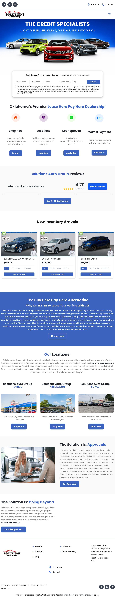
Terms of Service (86, 595)
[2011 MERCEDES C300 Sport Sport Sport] (19, 255)
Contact (39, 551)
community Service (10, 523)
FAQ (37, 556)
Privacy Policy (69, 551)
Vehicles (39, 546)
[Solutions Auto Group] (14, 14)
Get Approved (19, 274)
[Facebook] (4, 4)
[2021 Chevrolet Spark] (57, 255)
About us (67, 546)
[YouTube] (15, 4)
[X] (9, 4)
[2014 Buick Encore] (96, 255)
